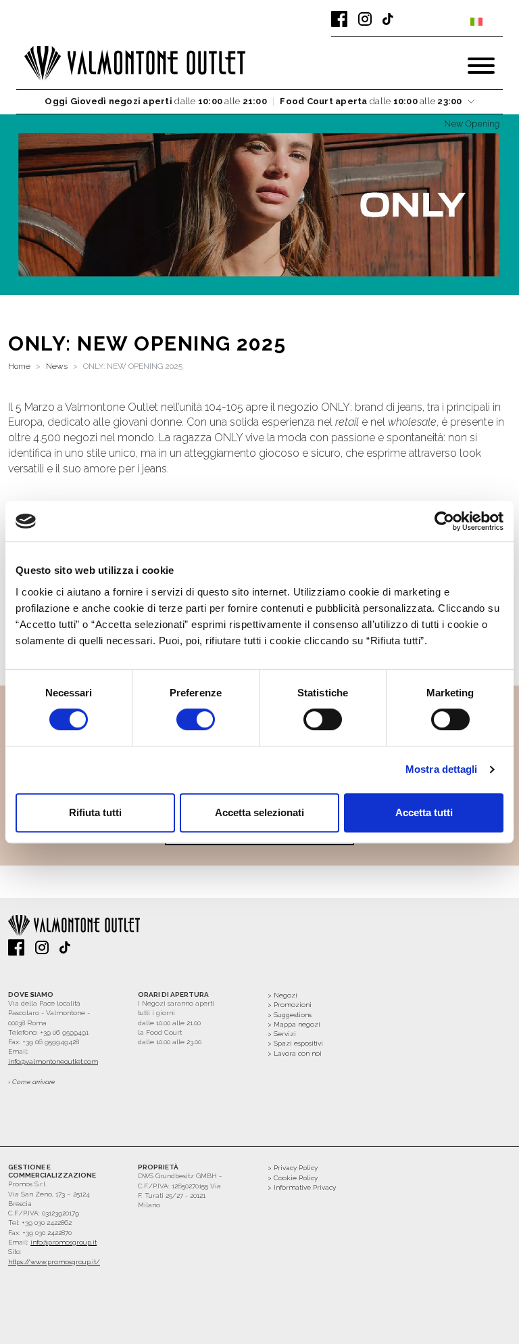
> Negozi (282, 995)
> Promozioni (290, 1004)
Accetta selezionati (259, 812)
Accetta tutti (424, 812)
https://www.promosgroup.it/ (54, 1261)
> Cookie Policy (293, 1178)
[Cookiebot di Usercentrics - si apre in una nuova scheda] (444, 521)
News (57, 366)
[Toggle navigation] (481, 65)
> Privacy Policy (293, 1167)
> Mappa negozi (294, 1024)
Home (19, 366)
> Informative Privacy (302, 1187)
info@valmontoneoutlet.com (53, 1061)
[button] (259, 101)
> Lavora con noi (295, 1053)
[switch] (195, 719)
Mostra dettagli (441, 769)
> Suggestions (290, 1014)
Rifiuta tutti (95, 812)
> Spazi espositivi (295, 1043)
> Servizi (282, 1033)
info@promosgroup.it (63, 1242)
